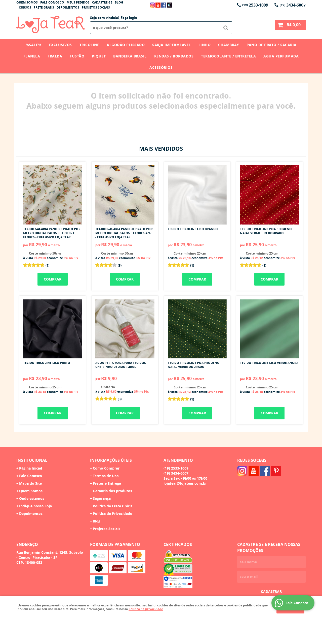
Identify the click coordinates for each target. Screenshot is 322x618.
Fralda (55, 56)
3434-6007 (293, 5)
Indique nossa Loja (35, 506)
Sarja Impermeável (171, 44)
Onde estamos (31, 498)
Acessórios (161, 67)
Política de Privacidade (112, 513)
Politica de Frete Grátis (112, 506)
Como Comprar (106, 468)
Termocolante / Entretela (228, 56)
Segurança (102, 498)
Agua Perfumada (281, 56)
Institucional (31, 460)
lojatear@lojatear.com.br (185, 483)
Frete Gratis (44, 7)
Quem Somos (27, 2)
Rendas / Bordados (174, 56)
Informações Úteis (111, 460)
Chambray (228, 44)
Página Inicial (30, 468)
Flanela (31, 56)
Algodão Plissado (126, 44)
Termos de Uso (106, 475)
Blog (119, 2)
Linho (204, 44)
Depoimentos (68, 7)
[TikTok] (169, 5)
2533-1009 (255, 5)
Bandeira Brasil (130, 56)
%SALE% (34, 44)
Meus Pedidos (78, 2)
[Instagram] (152, 5)
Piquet (99, 56)
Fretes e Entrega (107, 483)
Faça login (129, 17)
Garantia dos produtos (112, 490)
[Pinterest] (276, 471)
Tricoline (89, 44)
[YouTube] (157, 5)
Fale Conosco (52, 2)
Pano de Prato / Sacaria (272, 44)
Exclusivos (60, 44)
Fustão (77, 56)
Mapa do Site (30, 483)
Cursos (25, 7)
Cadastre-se (102, 2)
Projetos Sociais (96, 7)
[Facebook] (163, 5)
